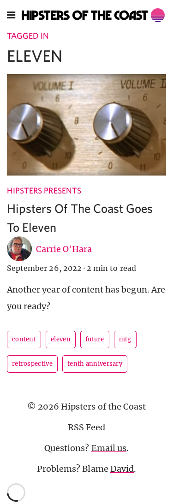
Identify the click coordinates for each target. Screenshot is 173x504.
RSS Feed (86, 427)
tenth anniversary (94, 364)
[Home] (93, 15)
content (24, 339)
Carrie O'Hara (64, 249)
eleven (61, 339)
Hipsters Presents (44, 190)
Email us (108, 448)
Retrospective (32, 364)
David (122, 468)
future (94, 339)
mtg (125, 339)
